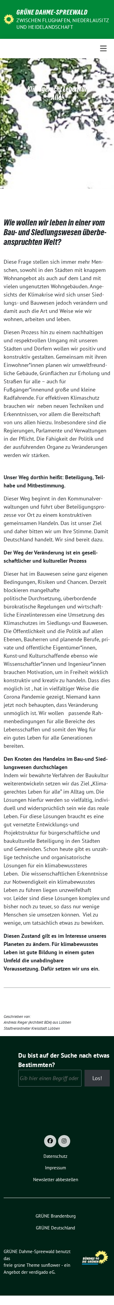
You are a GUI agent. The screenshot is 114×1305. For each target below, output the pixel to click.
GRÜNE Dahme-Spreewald (52, 12)
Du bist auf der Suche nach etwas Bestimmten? (64, 1060)
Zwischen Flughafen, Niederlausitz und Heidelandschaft (62, 23)
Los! (97, 1078)
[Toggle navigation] (103, 48)
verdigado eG (41, 1272)
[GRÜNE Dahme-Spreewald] (9, 18)
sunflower (50, 1265)
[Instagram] (64, 1141)
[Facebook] (50, 1141)
